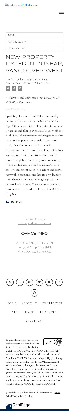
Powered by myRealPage (22, 396)
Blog (28, 312)
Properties (52, 303)
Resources (47, 312)
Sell (16, 312)
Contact (34, 321)
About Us (29, 303)
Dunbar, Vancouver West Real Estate (33, 83)
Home (12, 303)
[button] (10, 282)
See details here (15, 109)
